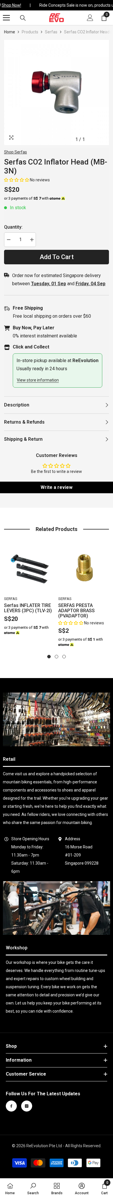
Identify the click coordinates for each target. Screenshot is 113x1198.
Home (9, 32)
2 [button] (56, 656)
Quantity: (13, 227)
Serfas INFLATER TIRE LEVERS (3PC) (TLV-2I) (28, 608)
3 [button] (64, 656)
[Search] (22, 18)
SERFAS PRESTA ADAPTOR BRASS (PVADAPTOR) (76, 611)
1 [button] (49, 656)
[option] (56, 92)
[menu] (6, 17)
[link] (56, 719)
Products (30, 32)
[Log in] (90, 18)
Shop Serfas (15, 152)
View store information (38, 380)
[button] (17, 180)
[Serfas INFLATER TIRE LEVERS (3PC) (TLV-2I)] (29, 568)
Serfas (51, 32)
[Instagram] (26, 1106)
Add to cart (57, 257)
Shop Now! (10, 5)
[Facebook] (11, 1106)
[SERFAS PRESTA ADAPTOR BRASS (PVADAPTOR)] (84, 568)
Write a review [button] (56, 487)
